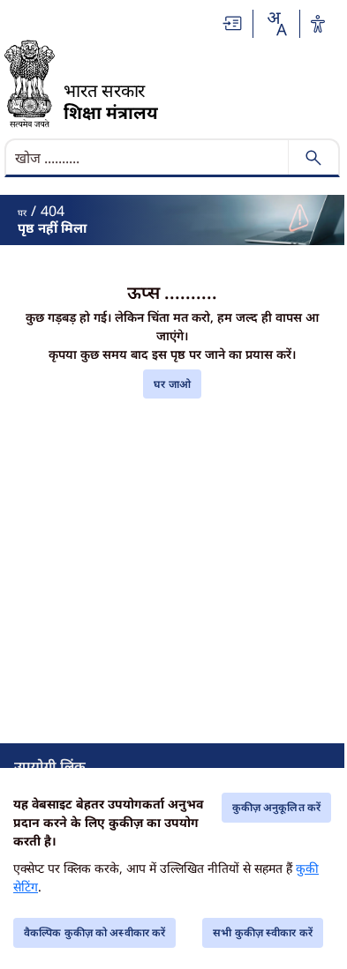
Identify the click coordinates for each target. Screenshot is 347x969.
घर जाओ (172, 383)
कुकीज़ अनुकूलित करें (276, 807)
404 (52, 210)
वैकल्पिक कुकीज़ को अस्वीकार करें (94, 932)
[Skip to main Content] (233, 23)
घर (22, 212)
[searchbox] (148, 158)
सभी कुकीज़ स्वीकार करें (263, 932)
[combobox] (276, 24)
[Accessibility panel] (318, 24)
